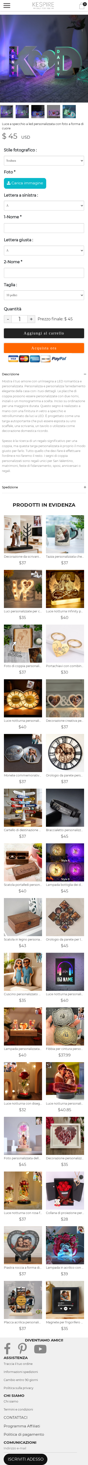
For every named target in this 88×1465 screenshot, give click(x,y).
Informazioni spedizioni (21, 1372)
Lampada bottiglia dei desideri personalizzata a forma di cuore (65, 885)
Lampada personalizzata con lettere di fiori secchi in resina (23, 1049)
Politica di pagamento (24, 1434)
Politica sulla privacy (18, 1388)
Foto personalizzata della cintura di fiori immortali (23, 1158)
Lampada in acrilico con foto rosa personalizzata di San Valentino (65, 1267)
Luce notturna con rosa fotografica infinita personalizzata (23, 1213)
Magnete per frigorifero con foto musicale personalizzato (65, 1322)
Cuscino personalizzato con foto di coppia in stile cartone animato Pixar (23, 994)
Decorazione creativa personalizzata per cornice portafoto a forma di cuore (65, 720)
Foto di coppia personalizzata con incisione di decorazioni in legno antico (23, 666)
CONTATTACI (16, 1417)
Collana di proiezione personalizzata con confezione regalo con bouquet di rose (65, 1213)
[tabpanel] (44, 59)
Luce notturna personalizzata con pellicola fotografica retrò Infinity (23, 720)
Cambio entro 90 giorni (21, 1380)
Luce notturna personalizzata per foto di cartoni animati (65, 1103)
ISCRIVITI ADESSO (26, 1459)
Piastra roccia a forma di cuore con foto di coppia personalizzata (23, 1267)
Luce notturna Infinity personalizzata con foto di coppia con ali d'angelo (65, 611)
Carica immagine (27, 183)
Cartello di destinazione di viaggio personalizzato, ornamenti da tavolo (23, 830)
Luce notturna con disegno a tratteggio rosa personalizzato (23, 1103)
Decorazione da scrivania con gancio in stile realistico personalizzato (23, 556)
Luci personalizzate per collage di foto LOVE (23, 611)
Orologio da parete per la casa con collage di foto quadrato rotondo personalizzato (65, 939)
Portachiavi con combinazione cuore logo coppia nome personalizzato (65, 666)
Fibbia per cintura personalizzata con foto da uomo (65, 1049)
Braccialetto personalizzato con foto (65, 830)
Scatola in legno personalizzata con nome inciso (23, 939)
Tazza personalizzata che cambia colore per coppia (65, 556)
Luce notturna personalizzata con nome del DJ (65, 994)
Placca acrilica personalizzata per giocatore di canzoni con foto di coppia (23, 1322)
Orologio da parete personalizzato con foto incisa (65, 775)
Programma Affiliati (22, 1426)
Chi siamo (11, 1401)
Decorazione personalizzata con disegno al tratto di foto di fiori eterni (65, 1158)
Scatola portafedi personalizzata (23, 885)
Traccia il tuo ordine (18, 1364)
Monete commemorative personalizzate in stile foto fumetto (23, 775)
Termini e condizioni (18, 1409)
